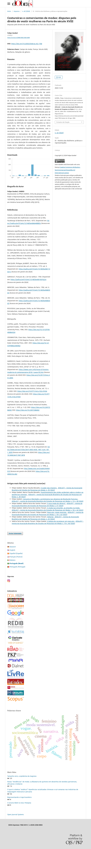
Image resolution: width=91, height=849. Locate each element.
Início (9, 11)
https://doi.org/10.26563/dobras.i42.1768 (26, 44)
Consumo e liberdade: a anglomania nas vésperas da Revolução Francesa (50, 499)
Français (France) (16, 557)
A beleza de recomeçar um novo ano (61, 521)
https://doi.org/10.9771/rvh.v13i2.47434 (32, 391)
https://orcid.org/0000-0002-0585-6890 (18, 37)
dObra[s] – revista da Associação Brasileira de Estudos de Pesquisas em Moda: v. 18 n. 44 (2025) (47, 510)
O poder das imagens (49, 488)
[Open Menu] (8, 3)
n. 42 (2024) (26, 11)
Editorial (50, 517)
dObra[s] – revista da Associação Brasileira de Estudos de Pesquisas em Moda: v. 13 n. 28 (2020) (47, 501)
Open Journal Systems (15, 814)
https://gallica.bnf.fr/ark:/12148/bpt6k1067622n (28, 279)
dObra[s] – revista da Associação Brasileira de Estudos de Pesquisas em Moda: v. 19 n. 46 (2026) (47, 522)
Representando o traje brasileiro (19, 797)
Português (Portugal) (17, 567)
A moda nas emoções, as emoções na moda (63, 508)
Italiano (12, 560)
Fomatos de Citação (62, 122)
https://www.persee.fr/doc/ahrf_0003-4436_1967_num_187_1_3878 (28, 449)
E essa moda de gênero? (56, 503)
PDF (59, 77)
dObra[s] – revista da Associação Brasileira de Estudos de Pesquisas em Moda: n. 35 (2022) (47, 489)
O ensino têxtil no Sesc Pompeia (19, 803)
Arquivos (17, 11)
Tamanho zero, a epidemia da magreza (21, 776)
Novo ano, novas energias (57, 512)
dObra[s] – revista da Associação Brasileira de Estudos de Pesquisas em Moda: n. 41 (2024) (47, 504)
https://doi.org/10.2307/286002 (27, 410)
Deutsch (13, 547)
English (12, 550)
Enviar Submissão (15, 533)
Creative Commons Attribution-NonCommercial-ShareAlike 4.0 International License (67, 170)
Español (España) (16, 553)
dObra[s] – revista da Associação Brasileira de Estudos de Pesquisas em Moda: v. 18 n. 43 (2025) (47, 513)
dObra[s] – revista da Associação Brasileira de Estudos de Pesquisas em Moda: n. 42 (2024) (45, 518)
